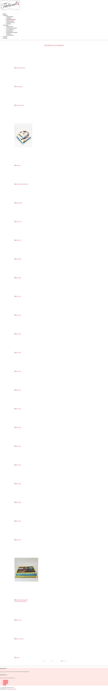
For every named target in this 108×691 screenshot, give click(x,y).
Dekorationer (9, 26)
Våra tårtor (6, 25)
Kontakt (5, 38)
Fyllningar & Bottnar (11, 28)
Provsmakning (10, 29)
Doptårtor (8, 18)
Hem (4, 13)
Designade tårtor (10, 22)
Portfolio (5, 15)
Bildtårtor (8, 23)
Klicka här (2, 671)
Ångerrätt (8, 33)
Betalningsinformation (11, 32)
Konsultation (9, 30)
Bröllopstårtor (9, 16)
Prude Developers (11, 689)
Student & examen (11, 19)
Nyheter (5, 36)
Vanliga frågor (9, 35)
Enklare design (10, 20)
